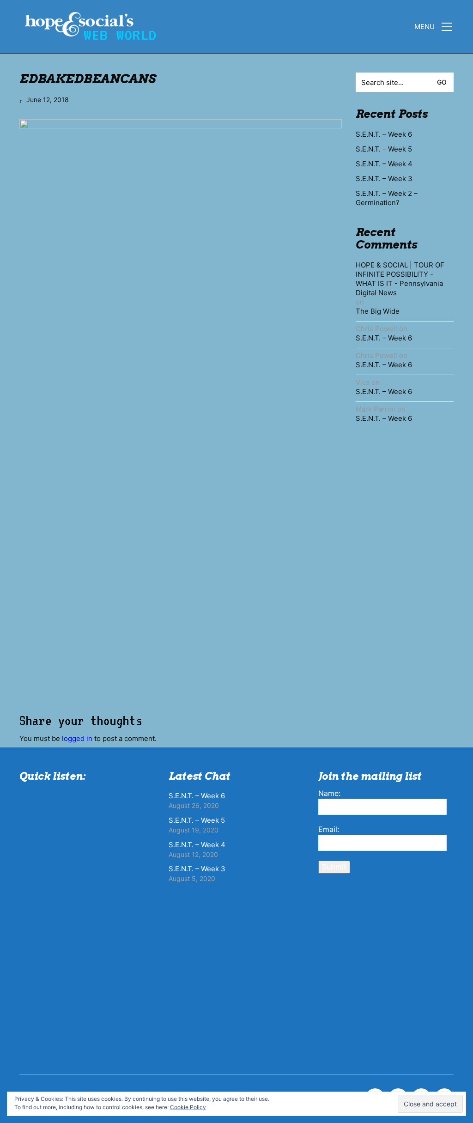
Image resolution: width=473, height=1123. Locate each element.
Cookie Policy (188, 1107)
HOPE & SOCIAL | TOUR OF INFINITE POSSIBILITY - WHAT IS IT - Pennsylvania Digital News (400, 279)
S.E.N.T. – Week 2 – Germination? (387, 198)
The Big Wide (378, 311)
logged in (77, 738)
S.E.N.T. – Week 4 (384, 163)
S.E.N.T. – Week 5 (384, 149)
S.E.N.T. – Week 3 (384, 178)
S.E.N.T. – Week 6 (384, 134)
